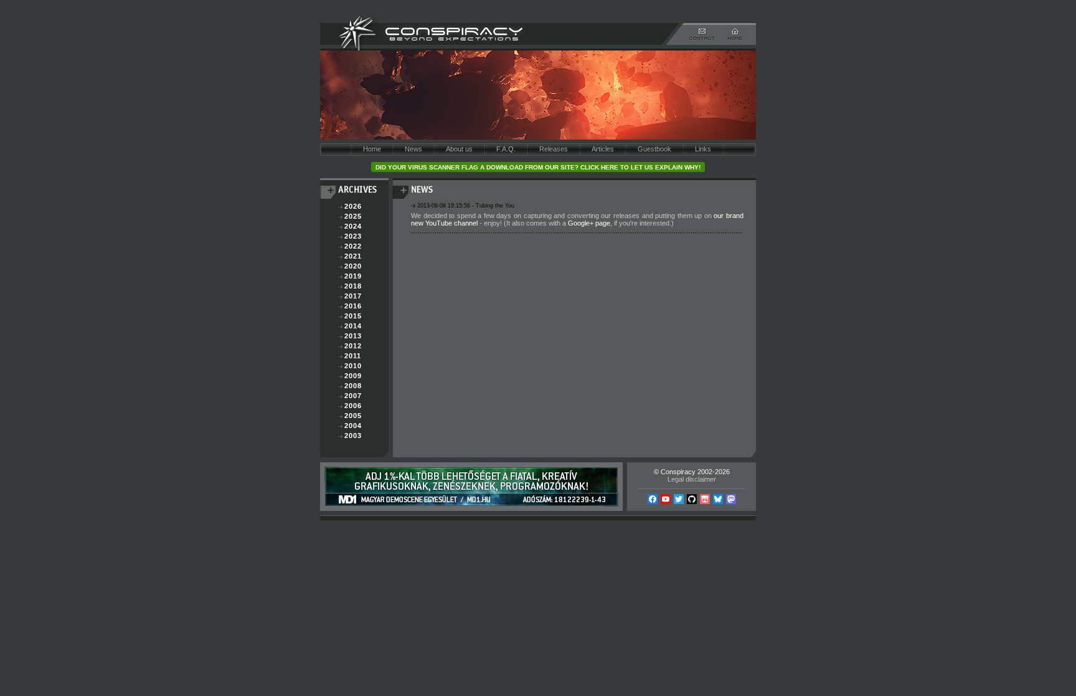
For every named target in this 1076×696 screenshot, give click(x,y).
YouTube (666, 499)
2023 (353, 236)
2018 (353, 286)
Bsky (718, 499)
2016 (353, 306)
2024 (353, 226)
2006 (353, 405)
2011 (352, 356)
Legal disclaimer (692, 479)
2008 (353, 385)
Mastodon (731, 499)
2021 (353, 256)
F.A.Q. (506, 149)
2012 (353, 346)
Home (372, 149)
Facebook (653, 499)
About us (459, 149)
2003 (353, 435)
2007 (353, 395)
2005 (353, 415)
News (413, 149)
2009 (353, 375)
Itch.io (705, 499)
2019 (353, 276)
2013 (353, 336)
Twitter (679, 499)
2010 (353, 365)
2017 (353, 296)
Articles (603, 149)
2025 (353, 216)
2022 (353, 246)
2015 (353, 316)
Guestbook (654, 149)
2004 (353, 425)
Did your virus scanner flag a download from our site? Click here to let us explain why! (538, 167)
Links (703, 149)
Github (692, 499)
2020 (353, 266)
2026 (353, 206)
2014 (353, 326)
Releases (553, 149)
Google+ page (589, 223)
